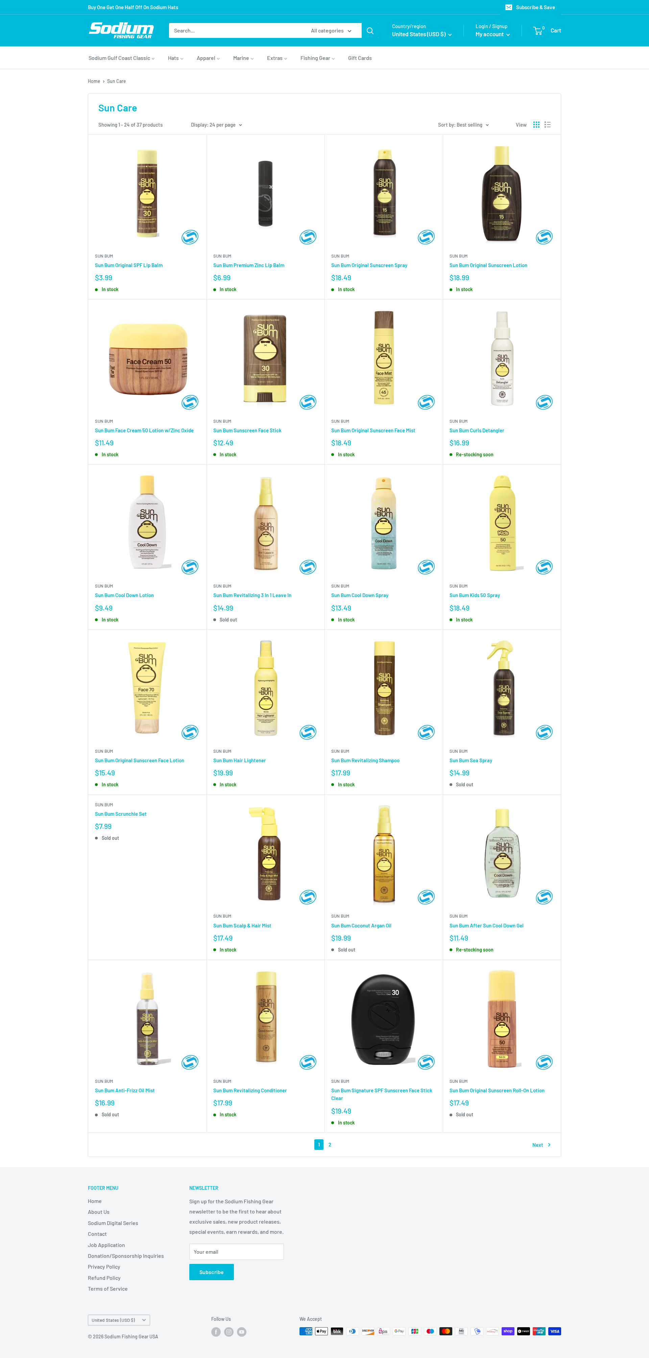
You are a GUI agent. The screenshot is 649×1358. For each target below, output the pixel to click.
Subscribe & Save (535, 7)
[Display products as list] (548, 125)
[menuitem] (121, 57)
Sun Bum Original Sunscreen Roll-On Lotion (497, 1090)
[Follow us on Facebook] (216, 1332)
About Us (99, 1211)
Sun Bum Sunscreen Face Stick (247, 430)
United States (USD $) (113, 1320)
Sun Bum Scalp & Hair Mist (242, 925)
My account (490, 33)
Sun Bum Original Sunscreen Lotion (488, 265)
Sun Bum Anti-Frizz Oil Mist (125, 1090)
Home (94, 81)
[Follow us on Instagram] (229, 1332)
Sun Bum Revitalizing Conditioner (250, 1090)
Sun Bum (104, 256)
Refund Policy (104, 1277)
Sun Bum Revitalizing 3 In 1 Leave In (252, 595)
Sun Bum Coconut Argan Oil (361, 925)
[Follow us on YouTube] (241, 1332)
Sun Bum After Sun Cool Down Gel (487, 925)
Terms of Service (108, 1288)
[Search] (370, 30)
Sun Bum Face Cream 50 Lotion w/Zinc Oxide (144, 430)
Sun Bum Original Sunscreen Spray (369, 265)
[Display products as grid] (536, 125)
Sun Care (116, 81)
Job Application (106, 1245)
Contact (97, 1233)
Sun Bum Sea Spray (471, 760)
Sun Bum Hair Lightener (239, 760)
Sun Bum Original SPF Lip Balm (129, 265)
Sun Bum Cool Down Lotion (124, 595)
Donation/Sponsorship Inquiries (126, 1255)
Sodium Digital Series (113, 1223)
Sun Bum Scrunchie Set (121, 814)
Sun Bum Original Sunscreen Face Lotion (139, 760)
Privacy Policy (104, 1266)
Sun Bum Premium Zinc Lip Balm (248, 265)
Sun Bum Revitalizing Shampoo (365, 760)
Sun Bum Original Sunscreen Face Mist (373, 430)
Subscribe (211, 1272)
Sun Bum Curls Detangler (477, 430)
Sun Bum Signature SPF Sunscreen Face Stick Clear (381, 1094)
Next (537, 1145)
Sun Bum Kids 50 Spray (475, 595)
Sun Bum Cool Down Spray (359, 595)
